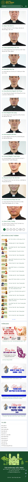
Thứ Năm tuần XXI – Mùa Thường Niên (17, 275)
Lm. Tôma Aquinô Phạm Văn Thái (10, 47)
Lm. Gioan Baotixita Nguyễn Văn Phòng (12, 91)
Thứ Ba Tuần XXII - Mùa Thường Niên (16, 311)
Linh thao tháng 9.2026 (7, 359)
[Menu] (26, 6)
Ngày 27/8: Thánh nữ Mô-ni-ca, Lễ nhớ (17, 279)
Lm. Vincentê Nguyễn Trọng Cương (11, 156)
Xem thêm (14, 319)
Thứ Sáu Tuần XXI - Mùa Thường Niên (17, 283)
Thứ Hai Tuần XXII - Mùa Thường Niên (17, 307)
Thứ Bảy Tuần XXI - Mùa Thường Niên (16, 295)
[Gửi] (22, 6)
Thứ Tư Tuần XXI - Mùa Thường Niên (16, 271)
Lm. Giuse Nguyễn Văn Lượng (9, 112)
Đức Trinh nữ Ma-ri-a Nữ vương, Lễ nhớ (17, 239)
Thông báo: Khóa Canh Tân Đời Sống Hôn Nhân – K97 (13, 341)
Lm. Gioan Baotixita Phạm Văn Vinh (11, 199)
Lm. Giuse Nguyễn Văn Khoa (9, 134)
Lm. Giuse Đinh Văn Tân (8, 69)
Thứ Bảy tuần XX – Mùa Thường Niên (16, 243)
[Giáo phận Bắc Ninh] (7, 2)
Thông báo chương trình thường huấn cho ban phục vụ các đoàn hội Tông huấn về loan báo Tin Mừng (13, 398)
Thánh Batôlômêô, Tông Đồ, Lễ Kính (16, 251)
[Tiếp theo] (23, 229)
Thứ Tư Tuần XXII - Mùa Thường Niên (16, 315)
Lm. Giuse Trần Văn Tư (8, 26)
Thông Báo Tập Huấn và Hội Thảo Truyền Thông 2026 (13, 416)
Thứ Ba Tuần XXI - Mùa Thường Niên (16, 263)
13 (20, 229)
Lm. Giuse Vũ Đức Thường (8, 221)
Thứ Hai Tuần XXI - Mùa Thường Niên (16, 255)
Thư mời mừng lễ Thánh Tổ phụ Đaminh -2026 (12, 378)
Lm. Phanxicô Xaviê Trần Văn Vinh (10, 177)
